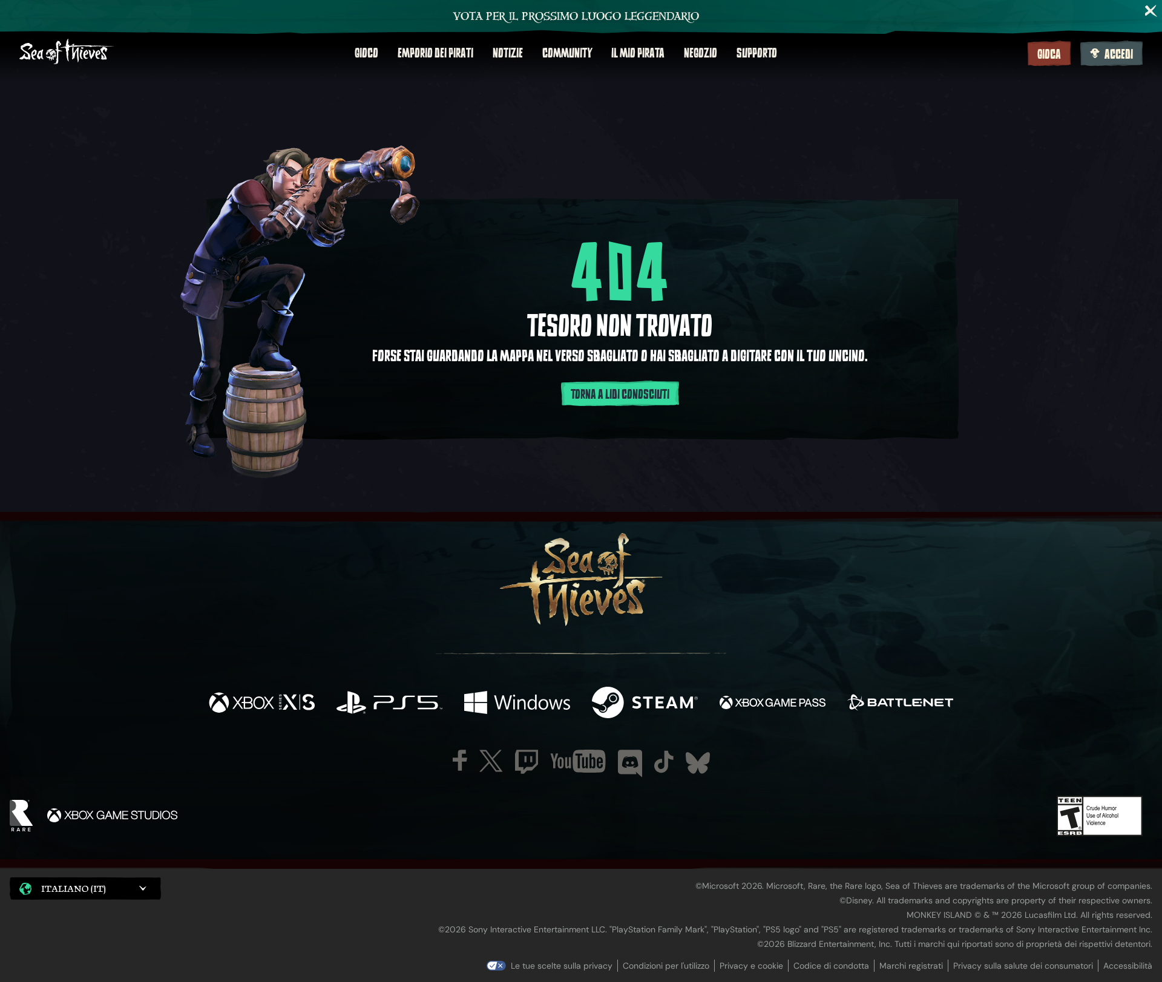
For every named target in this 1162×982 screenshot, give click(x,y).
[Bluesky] (697, 762)
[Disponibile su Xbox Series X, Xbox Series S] (262, 704)
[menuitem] (366, 53)
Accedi (1119, 54)
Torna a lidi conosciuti (620, 394)
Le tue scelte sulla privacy (561, 965)
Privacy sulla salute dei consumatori (1023, 965)
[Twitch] (526, 761)
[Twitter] (491, 760)
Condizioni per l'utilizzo (666, 965)
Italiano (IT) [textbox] (73, 888)
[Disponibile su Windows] (517, 704)
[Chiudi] (1151, 11)
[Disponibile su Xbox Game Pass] (772, 704)
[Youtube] (578, 761)
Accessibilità (1127, 965)
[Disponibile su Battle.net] (900, 704)
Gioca (1049, 54)
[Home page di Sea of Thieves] (66, 53)
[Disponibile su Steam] (645, 704)
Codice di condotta (831, 965)
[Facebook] (459, 760)
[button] (85, 888)
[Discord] (630, 763)
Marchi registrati (911, 965)
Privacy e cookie (751, 965)
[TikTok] (664, 761)
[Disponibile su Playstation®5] (389, 704)
